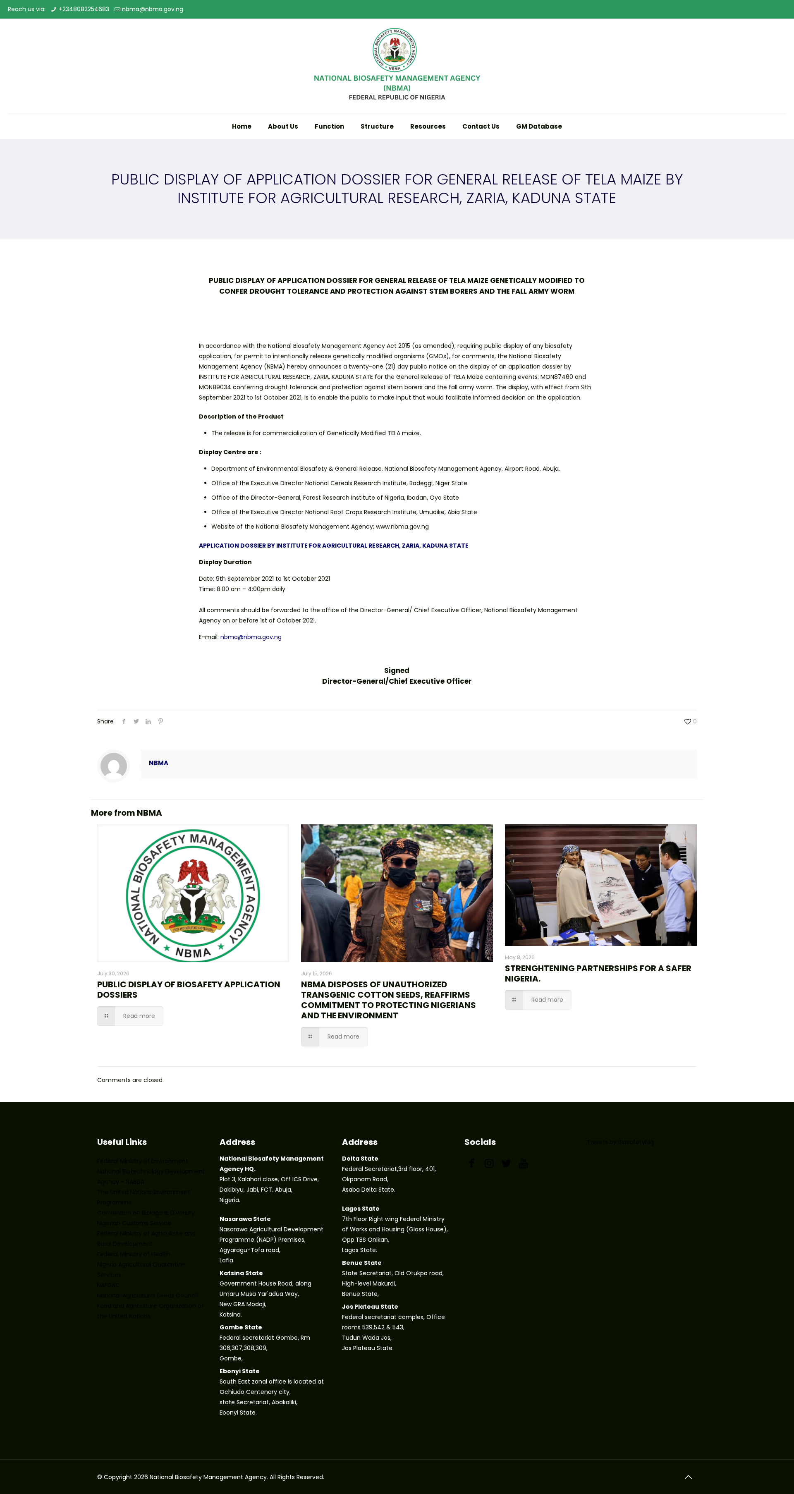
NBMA (158, 763)
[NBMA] (397, 66)
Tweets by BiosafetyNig (620, 1142)
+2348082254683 (84, 9)
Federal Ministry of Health (133, 1254)
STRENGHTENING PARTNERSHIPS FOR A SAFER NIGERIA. (598, 973)
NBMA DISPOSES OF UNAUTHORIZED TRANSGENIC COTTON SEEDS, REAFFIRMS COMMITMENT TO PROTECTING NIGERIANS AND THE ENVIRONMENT (388, 1000)
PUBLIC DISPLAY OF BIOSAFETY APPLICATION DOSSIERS (188, 990)
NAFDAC (108, 1285)
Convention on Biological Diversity (146, 1213)
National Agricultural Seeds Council (147, 1295)
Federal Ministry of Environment (142, 1161)
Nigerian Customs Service (134, 1223)
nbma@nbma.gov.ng (152, 9)
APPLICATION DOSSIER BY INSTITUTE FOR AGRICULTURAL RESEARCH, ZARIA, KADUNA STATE (334, 545)
